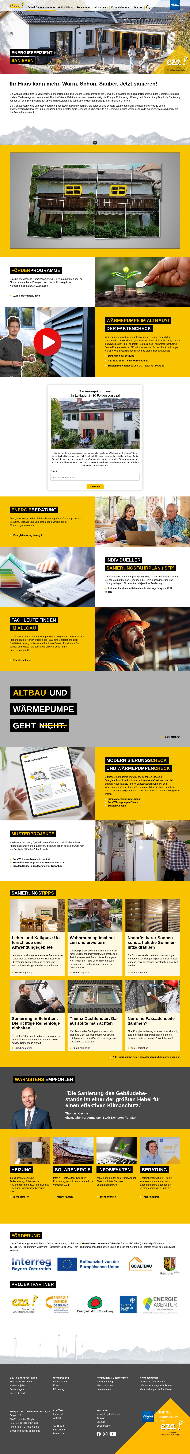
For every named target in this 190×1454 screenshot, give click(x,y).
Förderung (58, 1389)
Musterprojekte (17, 1385)
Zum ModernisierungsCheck (124, 799)
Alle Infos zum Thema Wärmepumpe (128, 360)
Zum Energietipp (23, 972)
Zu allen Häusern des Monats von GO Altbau (37, 866)
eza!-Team (58, 1410)
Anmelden (95, 486)
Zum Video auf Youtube (121, 355)
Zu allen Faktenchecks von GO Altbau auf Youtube (136, 365)
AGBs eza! (58, 1426)
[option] (95, 711)
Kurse (56, 1385)
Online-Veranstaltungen (152, 1381)
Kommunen (83, 7)
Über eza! (138, 7)
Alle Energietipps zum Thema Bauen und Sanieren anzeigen (146, 1057)
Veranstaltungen (120, 7)
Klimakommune (104, 1385)
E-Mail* (53, 471)
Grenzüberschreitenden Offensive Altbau (105, 1243)
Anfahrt (57, 1418)
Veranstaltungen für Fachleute (156, 1389)
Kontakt (100, 1418)
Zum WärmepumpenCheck (123, 802)
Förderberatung (104, 1381)
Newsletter (102, 1410)
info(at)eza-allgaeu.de (28, 1431)
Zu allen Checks (117, 805)
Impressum (59, 1429)
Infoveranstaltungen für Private (156, 1385)
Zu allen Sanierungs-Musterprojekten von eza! (39, 862)
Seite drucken (103, 1426)
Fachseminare (60, 1381)
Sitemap (100, 1422)
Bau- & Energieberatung (41, 7)
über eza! (58, 1414)
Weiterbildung (65, 7)
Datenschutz (59, 1433)
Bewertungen (17, 1389)
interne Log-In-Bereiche (108, 1414)
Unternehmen (100, 7)
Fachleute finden (18, 1393)
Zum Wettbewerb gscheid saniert (31, 859)
